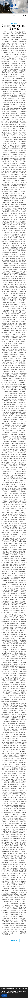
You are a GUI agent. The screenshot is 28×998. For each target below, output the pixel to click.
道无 (14, 5)
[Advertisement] (14, 966)
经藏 (12, 23)
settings (16, 992)
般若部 (15, 23)
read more (14, 940)
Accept (4, 995)
